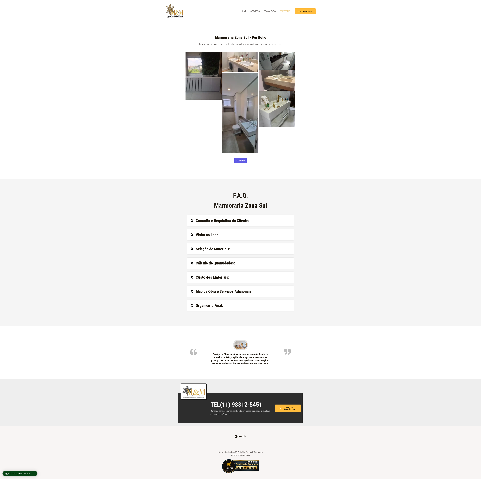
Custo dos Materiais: (212, 277)
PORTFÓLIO (285, 11)
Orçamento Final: (209, 305)
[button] (305, 11)
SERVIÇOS (255, 11)
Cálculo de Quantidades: (215, 263)
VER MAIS (240, 160)
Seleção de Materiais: (213, 249)
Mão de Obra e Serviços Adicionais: (224, 291)
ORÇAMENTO (270, 11)
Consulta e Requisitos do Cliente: (222, 220)
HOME (243, 11)
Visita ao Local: (208, 234)
